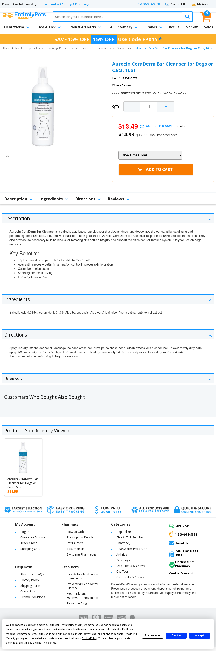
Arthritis (121, 554)
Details (180, 126)
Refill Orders (75, 543)
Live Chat (183, 526)
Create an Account (33, 537)
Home (7, 48)
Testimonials (75, 549)
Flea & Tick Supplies (130, 537)
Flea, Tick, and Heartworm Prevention (82, 596)
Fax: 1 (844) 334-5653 (187, 553)
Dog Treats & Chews (130, 566)
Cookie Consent (181, 573)
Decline (176, 635)
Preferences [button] (49, 642)
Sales (208, 27)
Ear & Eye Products (59, 48)
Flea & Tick (46, 27)
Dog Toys (123, 560)
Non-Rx (192, 27)
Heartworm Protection (131, 549)
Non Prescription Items (29, 48)
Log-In (24, 532)
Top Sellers (124, 532)
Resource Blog (77, 603)
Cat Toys (122, 571)
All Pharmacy (121, 27)
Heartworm (14, 27)
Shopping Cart (30, 549)
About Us (26, 574)
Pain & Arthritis (83, 27)
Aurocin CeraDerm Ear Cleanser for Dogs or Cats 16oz (22, 483)
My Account (205, 4)
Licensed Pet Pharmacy (185, 564)
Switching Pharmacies (82, 554)
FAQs (40, 574)
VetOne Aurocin (122, 48)
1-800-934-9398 (149, 4)
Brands (151, 27)
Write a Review (121, 85)
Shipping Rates (30, 586)
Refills (174, 27)
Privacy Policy (29, 580)
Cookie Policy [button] (89, 638)
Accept (199, 635)
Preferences (152, 635)
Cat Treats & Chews (130, 577)
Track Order (28, 543)
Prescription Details (80, 537)
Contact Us (178, 4)
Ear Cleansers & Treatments (91, 48)
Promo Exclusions (32, 597)
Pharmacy (123, 543)
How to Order (76, 532)
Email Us (182, 543)
